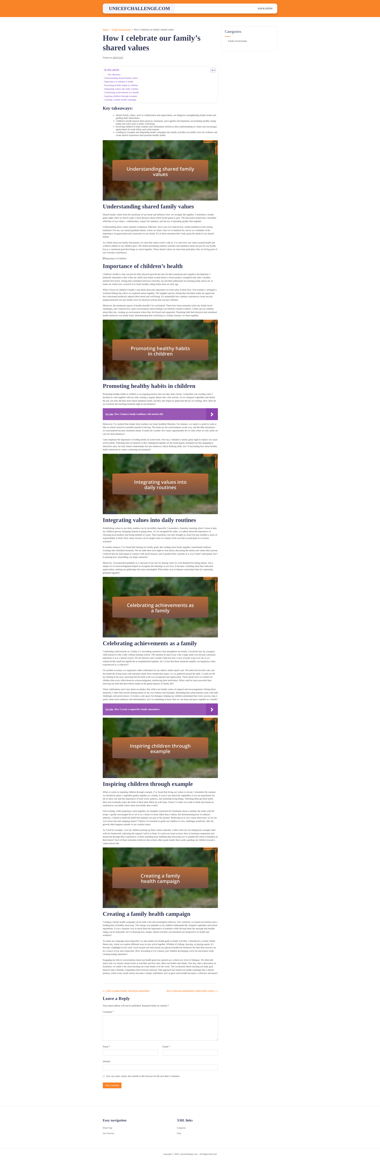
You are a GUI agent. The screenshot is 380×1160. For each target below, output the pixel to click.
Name (106, 1046)
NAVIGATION (265, 8)
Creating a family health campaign (120, 99)
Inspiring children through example (120, 96)
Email (166, 1046)
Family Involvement (237, 41)
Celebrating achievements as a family (121, 92)
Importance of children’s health (118, 81)
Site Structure (108, 1133)
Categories (181, 1128)
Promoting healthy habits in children (121, 85)
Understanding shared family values (121, 78)
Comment (108, 1012)
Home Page (107, 1128)
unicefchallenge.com (139, 8)
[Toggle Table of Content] (211, 70)
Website (106, 1061)
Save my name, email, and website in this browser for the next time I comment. (143, 1076)
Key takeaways (114, 74)
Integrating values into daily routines (121, 89)
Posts (179, 1133)
